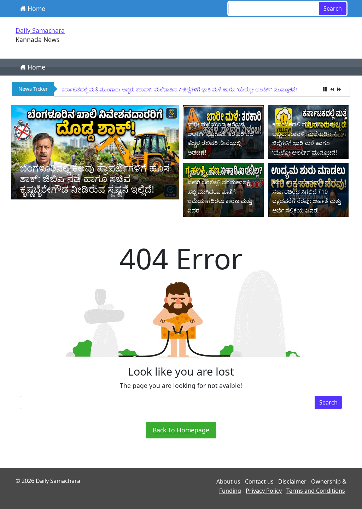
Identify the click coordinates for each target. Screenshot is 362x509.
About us (228, 481)
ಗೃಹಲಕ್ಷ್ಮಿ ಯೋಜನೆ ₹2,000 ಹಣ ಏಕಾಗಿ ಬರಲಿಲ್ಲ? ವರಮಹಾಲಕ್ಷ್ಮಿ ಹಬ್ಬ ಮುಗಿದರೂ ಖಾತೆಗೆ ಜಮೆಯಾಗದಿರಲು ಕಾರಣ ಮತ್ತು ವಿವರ (221, 192)
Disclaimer (292, 481)
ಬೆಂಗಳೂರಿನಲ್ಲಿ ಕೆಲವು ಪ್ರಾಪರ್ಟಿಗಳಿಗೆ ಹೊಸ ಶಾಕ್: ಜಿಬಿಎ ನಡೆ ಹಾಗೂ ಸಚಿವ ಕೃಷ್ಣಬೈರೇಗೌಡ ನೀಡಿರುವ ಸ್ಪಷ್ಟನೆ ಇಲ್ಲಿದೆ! (95, 178)
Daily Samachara (40, 30)
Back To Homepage (181, 430)
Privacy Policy (264, 491)
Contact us (259, 481)
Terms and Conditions (315, 491)
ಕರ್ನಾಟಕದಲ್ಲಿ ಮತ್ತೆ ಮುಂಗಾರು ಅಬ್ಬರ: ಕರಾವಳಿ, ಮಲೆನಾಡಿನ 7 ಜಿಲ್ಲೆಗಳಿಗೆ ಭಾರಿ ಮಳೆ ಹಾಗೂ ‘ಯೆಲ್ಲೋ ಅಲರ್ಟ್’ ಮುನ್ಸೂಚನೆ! (179, 89)
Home (35, 8)
